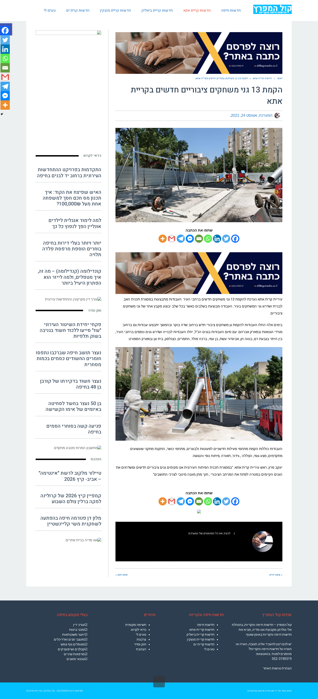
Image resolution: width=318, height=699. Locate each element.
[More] (163, 239)
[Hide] (2, 114)
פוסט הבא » (121, 574)
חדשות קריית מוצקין (200, 639)
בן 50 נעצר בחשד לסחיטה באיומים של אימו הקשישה (73, 406)
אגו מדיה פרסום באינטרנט (260, 690)
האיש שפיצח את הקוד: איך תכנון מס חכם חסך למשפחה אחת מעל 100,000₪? (72, 198)
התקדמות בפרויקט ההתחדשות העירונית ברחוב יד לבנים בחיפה (69, 172)
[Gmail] (172, 239)
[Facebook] (235, 239)
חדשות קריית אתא (201, 629)
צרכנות (141, 639)
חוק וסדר (94, 310)
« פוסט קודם (275, 574)
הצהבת (96, 459)
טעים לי (209, 649)
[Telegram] (181, 239)
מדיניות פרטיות (34, 690)
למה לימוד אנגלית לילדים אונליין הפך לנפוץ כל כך (74, 223)
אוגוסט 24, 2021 (244, 115)
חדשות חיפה (205, 625)
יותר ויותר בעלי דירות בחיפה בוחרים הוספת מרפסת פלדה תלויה (71, 248)
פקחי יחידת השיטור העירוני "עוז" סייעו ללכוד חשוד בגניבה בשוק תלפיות (70, 330)
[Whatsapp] (208, 239)
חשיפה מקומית (135, 625)
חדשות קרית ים (203, 644)
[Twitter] (226, 239)
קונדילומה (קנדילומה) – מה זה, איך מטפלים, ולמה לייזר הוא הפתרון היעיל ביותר (69, 277)
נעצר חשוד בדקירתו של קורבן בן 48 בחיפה (70, 384)
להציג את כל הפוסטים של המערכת (209, 533)
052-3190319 (282, 659)
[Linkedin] (217, 239)
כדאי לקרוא (92, 155)
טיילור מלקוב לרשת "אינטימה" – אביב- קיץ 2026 (70, 476)
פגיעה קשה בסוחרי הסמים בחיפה (73, 429)
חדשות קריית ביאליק (200, 634)
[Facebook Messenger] (190, 239)
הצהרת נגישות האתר (277, 668)
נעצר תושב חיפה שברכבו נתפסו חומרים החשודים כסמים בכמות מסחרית (68, 358)
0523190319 (63, 690)
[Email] (199, 239)
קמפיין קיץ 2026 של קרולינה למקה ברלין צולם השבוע (71, 498)
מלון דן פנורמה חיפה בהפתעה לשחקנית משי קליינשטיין (71, 521)
